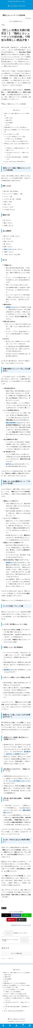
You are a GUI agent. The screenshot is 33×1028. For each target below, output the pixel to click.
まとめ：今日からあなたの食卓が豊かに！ (15, 161)
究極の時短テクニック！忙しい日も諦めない (16, 127)
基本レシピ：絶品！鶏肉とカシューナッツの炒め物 (16, 972)
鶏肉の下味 (9, 120)
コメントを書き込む (16, 953)
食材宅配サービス (9, 669)
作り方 (7, 125)
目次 (14, 110)
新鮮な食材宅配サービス (13, 422)
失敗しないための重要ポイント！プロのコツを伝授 (16, 985)
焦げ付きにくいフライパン (13, 464)
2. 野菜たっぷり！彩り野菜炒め (14, 139)
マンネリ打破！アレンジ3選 (12, 134)
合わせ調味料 (9, 122)
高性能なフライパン (11, 307)
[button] (22, 920)
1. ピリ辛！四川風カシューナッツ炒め (15, 136)
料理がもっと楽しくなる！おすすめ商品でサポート (16, 996)
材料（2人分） (9, 118)
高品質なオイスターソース (13, 562)
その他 (4, 908)
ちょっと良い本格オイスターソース (19, 781)
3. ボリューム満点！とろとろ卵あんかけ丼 (16, 141)
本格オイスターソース (10, 249)
